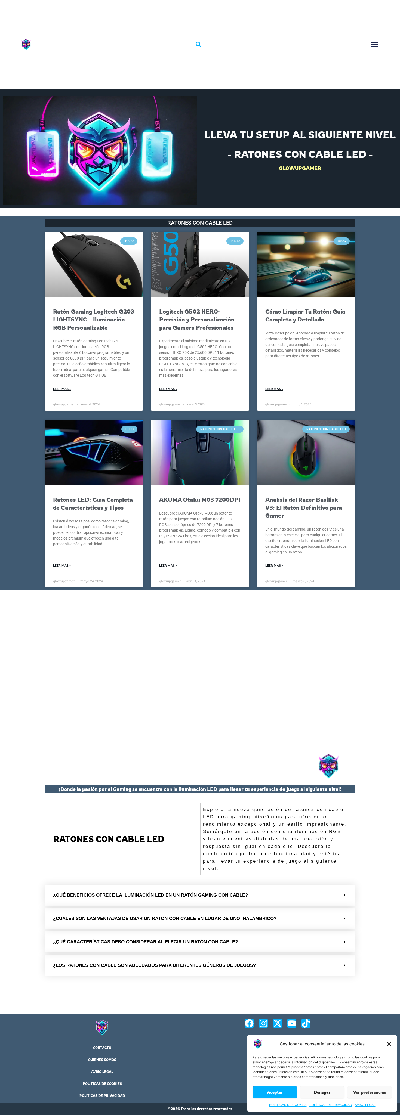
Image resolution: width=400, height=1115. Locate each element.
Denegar (322, 1092)
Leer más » (62, 389)
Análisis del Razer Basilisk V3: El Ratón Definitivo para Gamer (303, 507)
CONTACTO (102, 1048)
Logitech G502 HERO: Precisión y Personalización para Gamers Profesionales (197, 319)
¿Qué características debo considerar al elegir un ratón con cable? (145, 941)
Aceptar (275, 1092)
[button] (389, 1044)
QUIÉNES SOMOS (102, 1060)
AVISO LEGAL (365, 1105)
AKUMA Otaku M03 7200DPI (199, 499)
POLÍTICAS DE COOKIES (288, 1105)
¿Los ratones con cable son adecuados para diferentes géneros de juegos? (154, 965)
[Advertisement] (200, 670)
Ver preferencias (369, 1092)
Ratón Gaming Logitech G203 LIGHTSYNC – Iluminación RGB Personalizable (93, 319)
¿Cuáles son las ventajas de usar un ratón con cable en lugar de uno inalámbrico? (164, 918)
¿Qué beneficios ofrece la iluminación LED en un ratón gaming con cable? (150, 895)
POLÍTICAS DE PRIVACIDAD (330, 1105)
